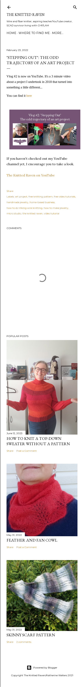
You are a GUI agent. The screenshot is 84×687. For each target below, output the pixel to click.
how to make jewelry (56, 207)
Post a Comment (26, 450)
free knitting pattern (41, 196)
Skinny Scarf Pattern (31, 634)
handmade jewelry (17, 202)
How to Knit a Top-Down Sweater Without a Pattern (38, 441)
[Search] (75, 6)
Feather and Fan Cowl (32, 540)
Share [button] (10, 191)
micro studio (14, 213)
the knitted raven (32, 213)
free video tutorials (64, 196)
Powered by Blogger (45, 667)
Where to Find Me (34, 33)
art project (21, 196)
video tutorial (51, 213)
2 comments (23, 641)
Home (11, 33)
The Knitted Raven (25, 14)
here (29, 95)
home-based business (42, 202)
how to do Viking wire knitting (24, 207)
